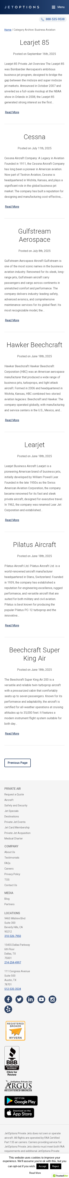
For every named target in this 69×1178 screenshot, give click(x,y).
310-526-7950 (12, 936)
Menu (61, 7)
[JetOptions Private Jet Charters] (21, 7)
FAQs (7, 863)
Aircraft (8, 799)
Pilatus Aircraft (34, 545)
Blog (7, 898)
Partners (9, 904)
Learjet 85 (34, 42)
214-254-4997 (12, 962)
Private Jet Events (15, 822)
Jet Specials (11, 811)
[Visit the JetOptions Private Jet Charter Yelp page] (8, 1009)
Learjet (34, 445)
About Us (9, 852)
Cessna (34, 137)
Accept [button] (42, 1166)
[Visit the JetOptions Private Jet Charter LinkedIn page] (30, 999)
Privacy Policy (12, 874)
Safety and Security (15, 805)
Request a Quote (14, 794)
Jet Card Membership (17, 827)
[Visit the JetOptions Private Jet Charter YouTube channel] (41, 999)
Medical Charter (13, 838)
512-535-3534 (12, 988)
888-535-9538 (55, 19)
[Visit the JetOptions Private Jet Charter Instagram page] (52, 999)
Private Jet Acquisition (17, 833)
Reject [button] (55, 1166)
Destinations (11, 816)
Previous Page (17, 763)
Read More (12, 112)
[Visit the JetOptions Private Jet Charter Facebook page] (8, 999)
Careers (9, 868)
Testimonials (11, 857)
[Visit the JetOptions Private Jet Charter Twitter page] (19, 999)
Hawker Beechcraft (34, 345)
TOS (7, 879)
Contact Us (10, 885)
